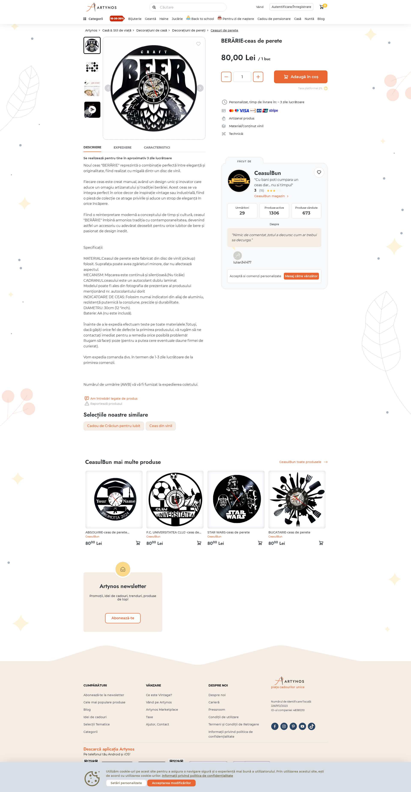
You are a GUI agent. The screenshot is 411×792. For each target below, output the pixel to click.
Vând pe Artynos (159, 702)
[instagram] (284, 726)
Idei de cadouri (95, 717)
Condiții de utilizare (223, 717)
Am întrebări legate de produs (113, 398)
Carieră (213, 702)
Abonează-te (123, 618)
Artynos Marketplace (162, 710)
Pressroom (216, 710)
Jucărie (177, 19)
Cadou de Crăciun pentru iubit (113, 426)
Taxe (149, 717)
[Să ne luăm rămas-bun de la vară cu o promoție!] (117, 18)
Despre (274, 224)
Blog (321, 19)
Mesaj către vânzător (301, 276)
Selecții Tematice (96, 724)
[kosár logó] (321, 6)
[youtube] (302, 726)
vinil (260, 126)
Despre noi (217, 695)
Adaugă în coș (304, 76)
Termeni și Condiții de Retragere (233, 724)
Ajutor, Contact (157, 724)
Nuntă (309, 19)
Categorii (90, 732)
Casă (297, 19)
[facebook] (274, 726)
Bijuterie (134, 19)
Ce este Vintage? (159, 695)
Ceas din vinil (160, 426)
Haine (163, 19)
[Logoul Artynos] (100, 7)
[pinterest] (293, 726)
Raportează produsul (106, 404)
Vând (260, 7)
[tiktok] (311, 726)
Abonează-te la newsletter (103, 695)
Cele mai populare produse (104, 702)
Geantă (150, 19)
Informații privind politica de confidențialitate (197, 776)
